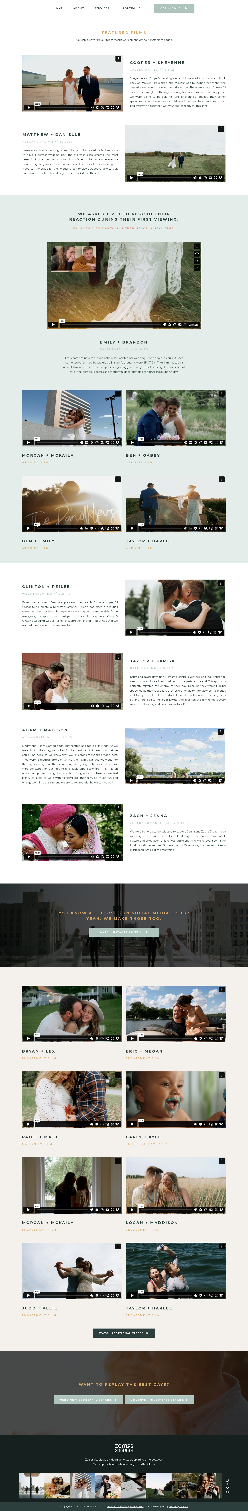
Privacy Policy (136, 1506)
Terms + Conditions (117, 1506)
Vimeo (143, 40)
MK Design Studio (178, 1506)
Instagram (156, 40)
